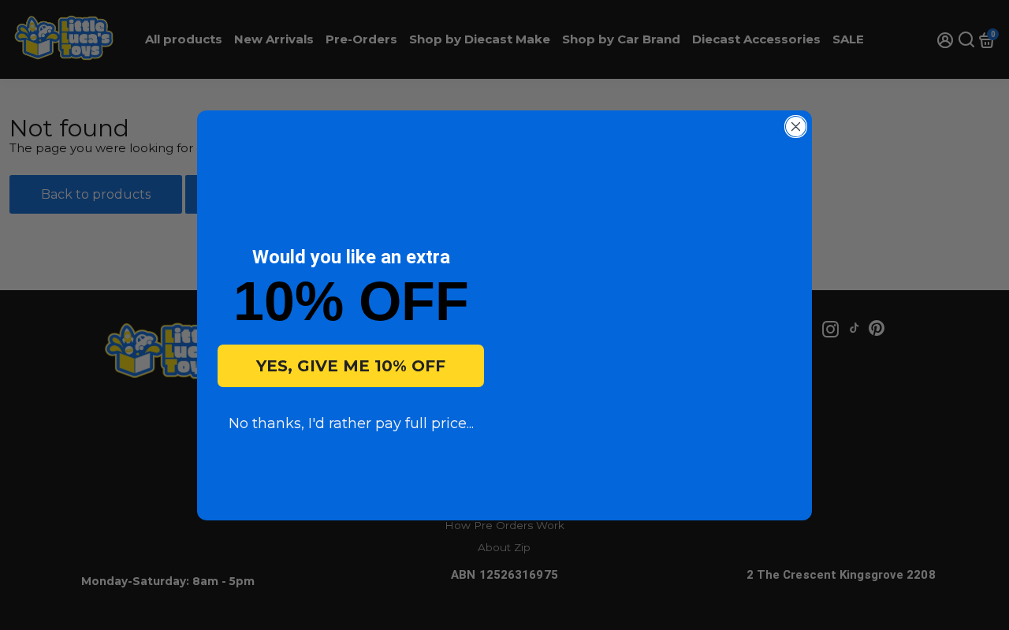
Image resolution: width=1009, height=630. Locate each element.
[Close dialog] (796, 126)
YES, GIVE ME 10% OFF (350, 365)
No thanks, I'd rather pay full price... (351, 423)
